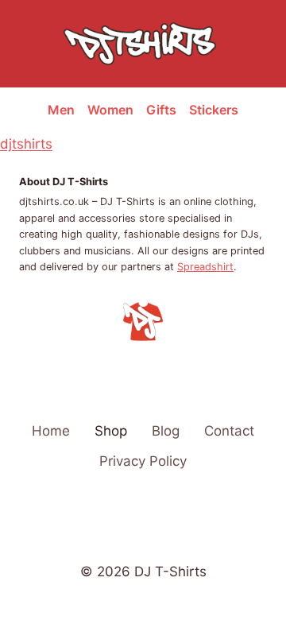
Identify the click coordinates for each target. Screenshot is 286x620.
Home (51, 431)
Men (61, 110)
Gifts (161, 110)
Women (110, 110)
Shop (111, 431)
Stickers (213, 110)
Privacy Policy (143, 461)
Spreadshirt (205, 267)
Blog (166, 431)
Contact (229, 431)
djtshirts (26, 144)
